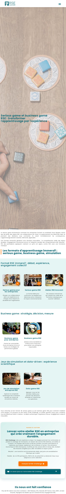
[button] (60, 4)
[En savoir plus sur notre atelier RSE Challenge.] (8, 471)
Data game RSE (33, 388)
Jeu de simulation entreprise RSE (11, 389)
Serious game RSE (33, 290)
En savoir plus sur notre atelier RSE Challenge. (26, 471)
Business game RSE (32, 338)
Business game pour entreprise (11, 339)
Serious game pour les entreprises (11, 291)
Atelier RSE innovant (54, 290)
